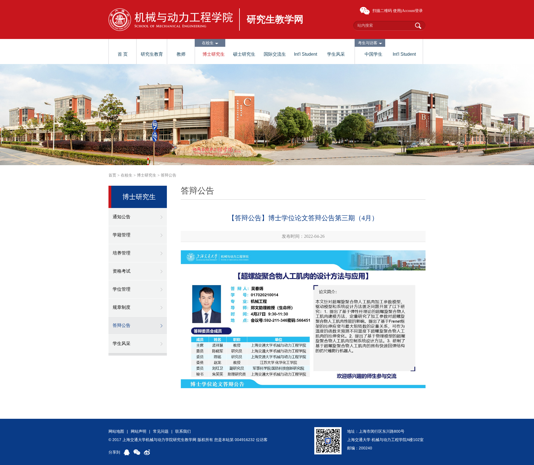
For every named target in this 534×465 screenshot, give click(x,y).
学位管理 (121, 289)
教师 (181, 54)
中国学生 (373, 54)
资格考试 (121, 271)
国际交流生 (275, 54)
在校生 (126, 175)
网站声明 (138, 431)
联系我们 (183, 431)
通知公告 (121, 216)
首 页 (123, 54)
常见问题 (161, 431)
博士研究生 (213, 54)
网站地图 (116, 431)
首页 (112, 175)
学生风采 (336, 54)
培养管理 (121, 253)
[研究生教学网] (170, 19)
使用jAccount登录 (408, 11)
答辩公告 (168, 175)
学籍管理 (121, 234)
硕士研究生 (244, 54)
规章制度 (121, 307)
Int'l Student (305, 54)
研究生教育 (152, 54)
